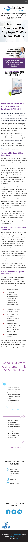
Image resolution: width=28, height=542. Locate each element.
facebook (8, 511)
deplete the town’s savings (14, 140)
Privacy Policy (19, 536)
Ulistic (16, 538)
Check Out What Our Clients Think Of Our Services (14, 366)
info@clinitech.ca (14, 483)
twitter (13, 511)
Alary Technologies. (16, 534)
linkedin (19, 511)
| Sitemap (12, 536)
